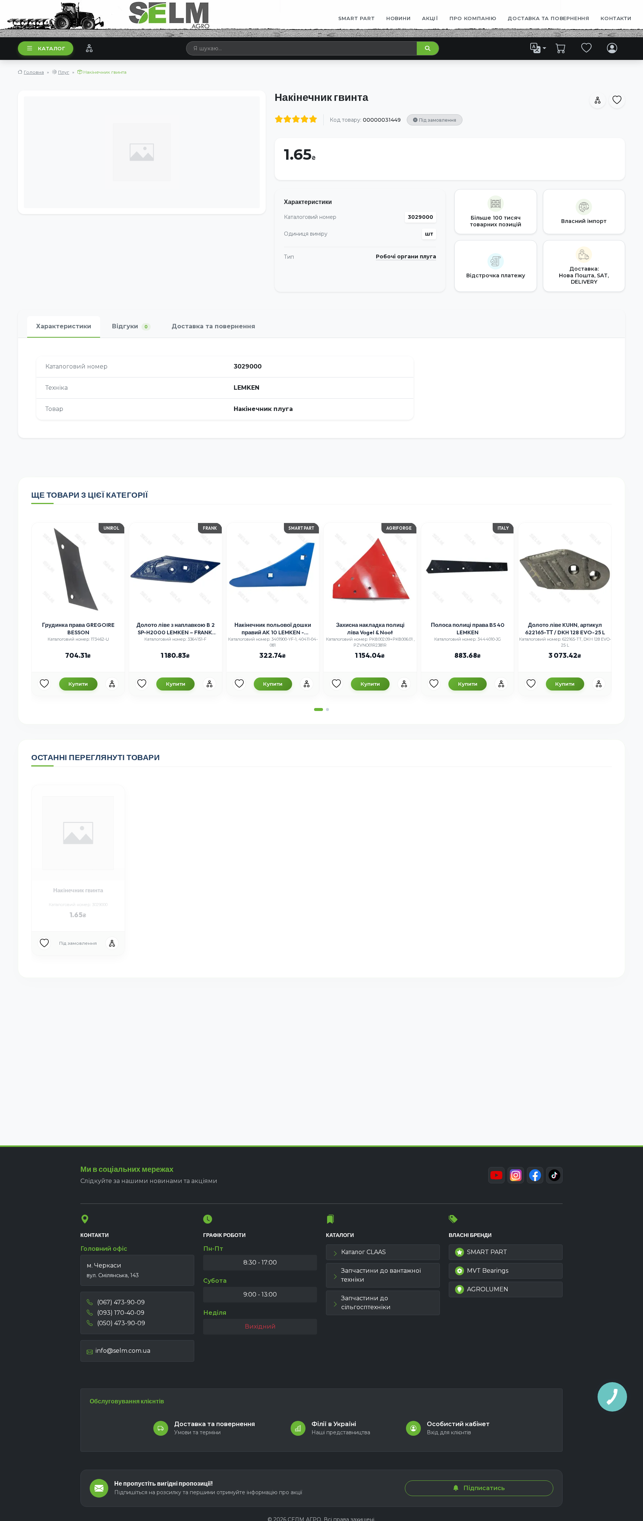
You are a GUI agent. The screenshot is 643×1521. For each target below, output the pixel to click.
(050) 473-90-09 (120, 1323)
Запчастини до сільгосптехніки (366, 1303)
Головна (34, 72)
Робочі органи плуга (406, 257)
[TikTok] (554, 1175)
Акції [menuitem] (430, 18)
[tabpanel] (321, 388)
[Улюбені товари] (586, 48)
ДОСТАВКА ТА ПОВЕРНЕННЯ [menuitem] (548, 18)
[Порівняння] (89, 48)
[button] (318, 709)
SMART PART (487, 1252)
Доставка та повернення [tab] (213, 326)
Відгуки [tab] (130, 326)
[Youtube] (496, 1175)
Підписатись (483, 1488)
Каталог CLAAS (363, 1252)
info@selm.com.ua (123, 1350)
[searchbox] (301, 48)
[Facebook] (535, 1175)
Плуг (63, 72)
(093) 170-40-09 (120, 1312)
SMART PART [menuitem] (356, 18)
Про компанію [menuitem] (473, 18)
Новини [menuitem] (398, 18)
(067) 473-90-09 (120, 1302)
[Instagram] (516, 1175)
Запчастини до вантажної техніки (381, 1275)
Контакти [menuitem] (616, 18)
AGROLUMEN (487, 1289)
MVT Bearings (487, 1270)
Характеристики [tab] (63, 326)
